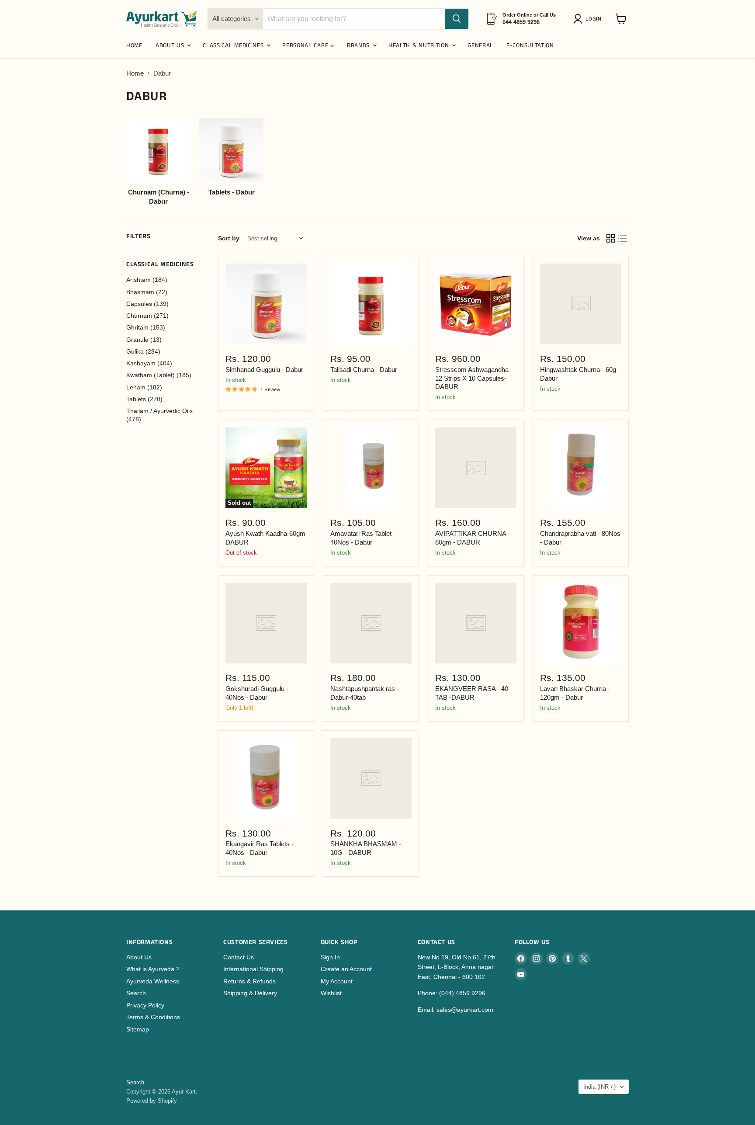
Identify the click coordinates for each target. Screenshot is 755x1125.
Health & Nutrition (419, 45)
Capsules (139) (147, 303)
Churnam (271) (147, 315)
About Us (139, 957)
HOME (134, 45)
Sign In (330, 957)
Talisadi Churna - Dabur (363, 369)
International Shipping (253, 968)
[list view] (623, 239)
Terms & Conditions (153, 1017)
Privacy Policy (145, 1005)
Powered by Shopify (151, 1100)
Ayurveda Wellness (152, 981)
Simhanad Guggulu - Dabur (264, 369)
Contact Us (238, 957)
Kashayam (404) (149, 363)
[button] (589, 19)
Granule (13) (144, 339)
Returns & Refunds (249, 981)
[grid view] (611, 239)
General (480, 45)
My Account (337, 981)
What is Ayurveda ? (153, 968)
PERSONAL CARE (306, 45)
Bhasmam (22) (146, 291)
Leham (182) (144, 387)
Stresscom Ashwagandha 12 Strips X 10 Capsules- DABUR (472, 378)
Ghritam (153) (145, 327)
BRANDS (359, 45)
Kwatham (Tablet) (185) (158, 375)
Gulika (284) (143, 351)
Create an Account (346, 968)
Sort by (228, 238)
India (599, 1086)
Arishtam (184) (146, 279)
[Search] (456, 19)
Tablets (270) (144, 399)
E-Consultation (530, 45)
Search (136, 993)
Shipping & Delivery (250, 993)
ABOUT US (171, 45)
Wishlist (331, 993)
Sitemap (137, 1029)
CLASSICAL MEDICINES (234, 45)
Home (135, 73)
